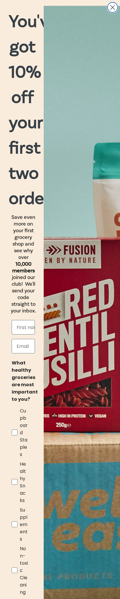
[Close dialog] (112, 7)
